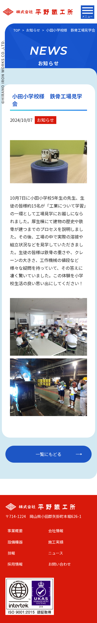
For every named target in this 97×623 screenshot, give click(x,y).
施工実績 (55, 542)
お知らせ (33, 30)
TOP (16, 30)
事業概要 (15, 530)
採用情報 (15, 564)
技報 (11, 553)
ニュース (55, 553)
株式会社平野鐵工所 (38, 11)
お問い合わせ (59, 564)
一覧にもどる (48, 454)
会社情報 (55, 530)
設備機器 (15, 542)
